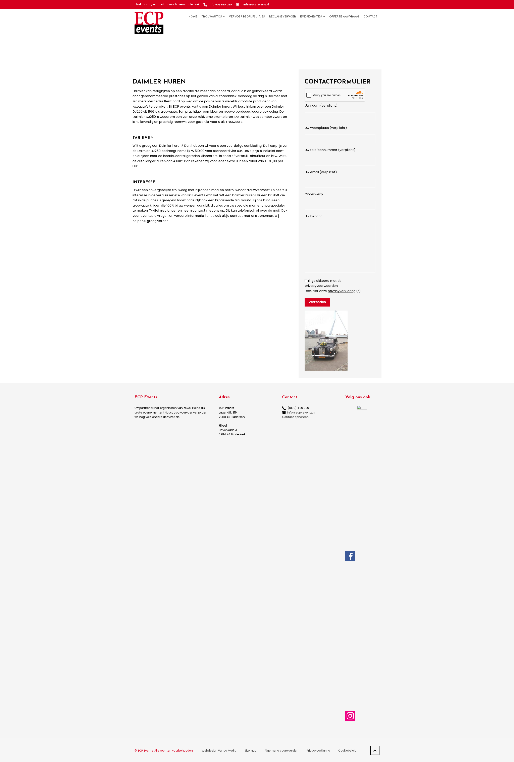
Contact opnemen (295, 417)
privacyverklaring (341, 291)
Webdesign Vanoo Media (219, 751)
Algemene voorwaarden (281, 751)
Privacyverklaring (318, 751)
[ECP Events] (149, 16)
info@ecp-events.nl (300, 413)
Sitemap (250, 751)
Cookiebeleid (347, 751)
